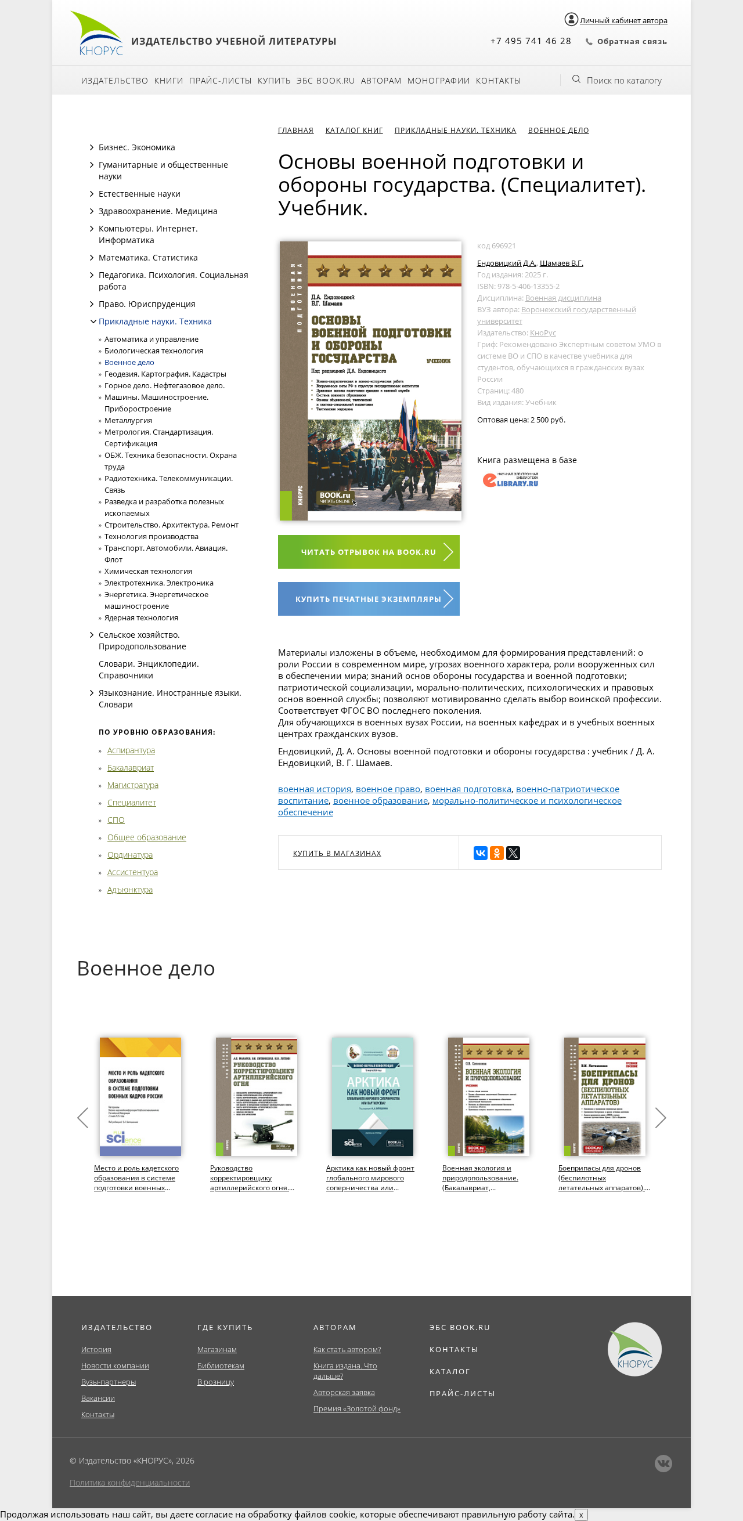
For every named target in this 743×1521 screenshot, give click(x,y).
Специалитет (131, 802)
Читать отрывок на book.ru (369, 552)
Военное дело (129, 362)
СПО (116, 819)
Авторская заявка (344, 1392)
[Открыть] (91, 147)
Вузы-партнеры (108, 1382)
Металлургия (128, 420)
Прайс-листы (220, 80)
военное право (388, 788)
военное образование (380, 800)
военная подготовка (468, 788)
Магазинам (217, 1349)
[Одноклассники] (497, 853)
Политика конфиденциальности (130, 1482)
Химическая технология (148, 571)
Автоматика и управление (151, 339)
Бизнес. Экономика (137, 147)
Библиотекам (220, 1365)
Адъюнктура (130, 889)
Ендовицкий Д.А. (506, 263)
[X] (513, 853)
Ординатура (130, 854)
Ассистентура (132, 871)
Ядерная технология (141, 617)
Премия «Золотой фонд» (357, 1408)
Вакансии (98, 1398)
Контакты (498, 80)
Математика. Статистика (148, 257)
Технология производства (151, 536)
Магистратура (132, 784)
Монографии (438, 80)
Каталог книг (354, 130)
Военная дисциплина (563, 297)
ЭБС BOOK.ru (326, 80)
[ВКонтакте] (481, 853)
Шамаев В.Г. (561, 263)
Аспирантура (131, 750)
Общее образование (146, 837)
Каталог (450, 1371)
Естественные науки (140, 193)
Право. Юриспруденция (147, 303)
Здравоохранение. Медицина (158, 210)
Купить (274, 80)
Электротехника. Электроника (159, 582)
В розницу (215, 1382)
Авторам (381, 80)
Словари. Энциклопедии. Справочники (149, 669)
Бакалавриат (130, 767)
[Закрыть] (93, 321)
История (96, 1349)
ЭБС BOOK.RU (460, 1327)
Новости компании (115, 1365)
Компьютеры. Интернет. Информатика (148, 234)
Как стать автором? (347, 1349)
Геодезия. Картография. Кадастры (165, 373)
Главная (296, 130)
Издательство (115, 80)
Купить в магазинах (337, 853)
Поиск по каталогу (624, 80)
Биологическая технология (153, 350)
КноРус (543, 332)
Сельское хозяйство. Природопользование (142, 640)
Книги (168, 80)
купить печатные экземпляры (368, 599)
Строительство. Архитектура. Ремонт (171, 524)
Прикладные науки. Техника (155, 321)
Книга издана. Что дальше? (345, 1370)
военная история (314, 788)
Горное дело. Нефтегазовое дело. (164, 385)
